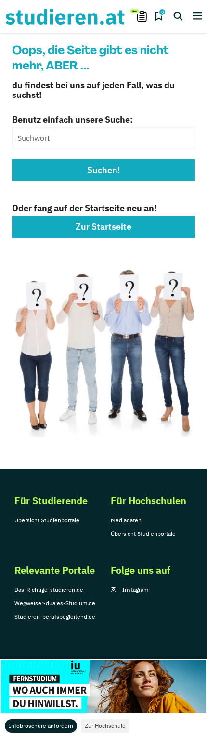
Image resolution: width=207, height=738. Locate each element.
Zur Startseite (103, 226)
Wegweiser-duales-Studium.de (54, 603)
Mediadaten (126, 520)
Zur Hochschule (105, 725)
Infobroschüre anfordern (41, 725)
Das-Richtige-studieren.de (48, 589)
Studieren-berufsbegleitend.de (54, 616)
